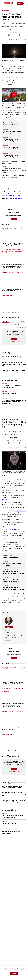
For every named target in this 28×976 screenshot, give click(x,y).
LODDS (3, 415)
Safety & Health (6, 10)
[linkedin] (11, 40)
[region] (14, 324)
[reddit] (16, 40)
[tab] (5, 321)
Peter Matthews (14, 437)
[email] (18, 40)
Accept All (14, 973)
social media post (9, 529)
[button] (3, 3)
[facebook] (9, 40)
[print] (25, 40)
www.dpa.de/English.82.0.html (11, 195)
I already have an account (14, 341)
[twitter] (14, 40)
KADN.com (5, 499)
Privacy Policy (22, 969)
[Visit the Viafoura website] (23, 327)
